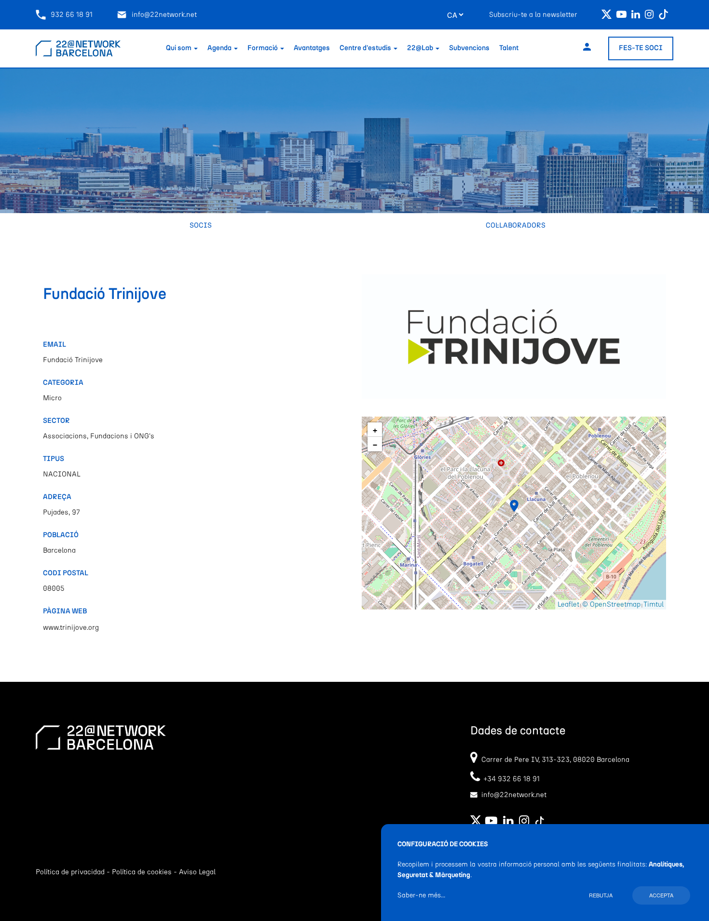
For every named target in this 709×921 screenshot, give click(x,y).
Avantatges (312, 48)
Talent (508, 48)
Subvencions (469, 48)
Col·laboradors (515, 225)
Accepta (661, 895)
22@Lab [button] (421, 48)
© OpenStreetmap (611, 604)
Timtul (653, 604)
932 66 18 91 (72, 14)
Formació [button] (263, 48)
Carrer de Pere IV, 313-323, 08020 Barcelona (555, 759)
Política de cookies (142, 872)
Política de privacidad (70, 872)
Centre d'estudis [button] (366, 48)
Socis (201, 225)
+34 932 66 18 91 (510, 779)
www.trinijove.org (71, 627)
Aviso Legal (197, 872)
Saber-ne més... (421, 895)
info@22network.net (164, 14)
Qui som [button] (179, 48)
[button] (514, 506)
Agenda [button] (220, 48)
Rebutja (601, 895)
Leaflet (568, 604)
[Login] (587, 48)
